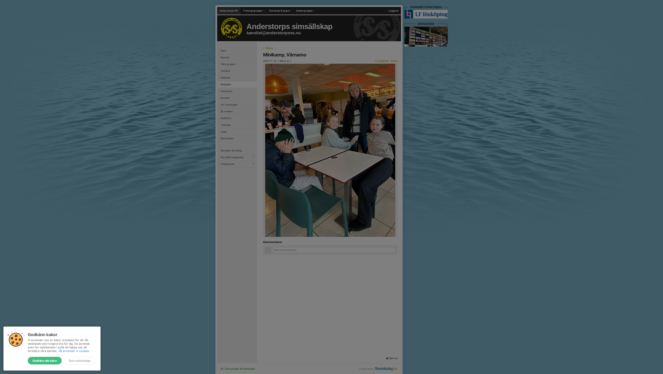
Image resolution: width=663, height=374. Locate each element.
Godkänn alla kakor (44, 360)
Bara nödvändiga (79, 360)
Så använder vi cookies (73, 351)
